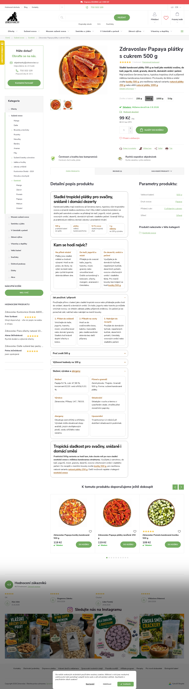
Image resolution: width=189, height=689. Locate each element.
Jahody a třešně (20, 167)
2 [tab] (109, 557)
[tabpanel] (73, 523)
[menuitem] (13, 31)
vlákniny (113, 229)
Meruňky (17, 139)
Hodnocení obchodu (12, 7)
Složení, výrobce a (66, 371)
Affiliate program (127, 668)
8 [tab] (123, 557)
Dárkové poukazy (18, 264)
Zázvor (19, 190)
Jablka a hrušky (20, 162)
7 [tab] (120, 557)
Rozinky (17, 134)
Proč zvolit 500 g (61, 353)
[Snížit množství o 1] (130, 132)
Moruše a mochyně (21, 176)
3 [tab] (111, 557)
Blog (26, 7)
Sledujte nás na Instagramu (98, 609)
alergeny (76, 371)
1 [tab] (106, 557)
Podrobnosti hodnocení (150, 62)
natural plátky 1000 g (147, 85)
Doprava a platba (49, 668)
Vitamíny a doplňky (19, 244)
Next (181, 487)
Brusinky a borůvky (21, 130)
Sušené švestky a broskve (24, 157)
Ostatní (19, 208)
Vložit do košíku (154, 130)
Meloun (19, 203)
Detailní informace (126, 88)
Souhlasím (127, 684)
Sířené (179, 215)
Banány (17, 144)
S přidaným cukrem (173, 208)
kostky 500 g (132, 81)
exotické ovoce (61, 472)
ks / (24, 292)
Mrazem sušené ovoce (20, 217)
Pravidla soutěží (111, 668)
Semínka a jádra (17, 224)
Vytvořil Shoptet (178, 684)
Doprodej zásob (85, 24)
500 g (179, 194)
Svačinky (110, 24)
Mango (16, 120)
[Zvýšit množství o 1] (130, 128)
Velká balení (16, 250)
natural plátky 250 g (78, 469)
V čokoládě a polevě (19, 230)
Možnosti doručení (131, 112)
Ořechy (14, 109)
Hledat (122, 17)
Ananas (17, 148)
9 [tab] (125, 557)
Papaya (19, 199)
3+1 (98, 24)
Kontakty (35, 7)
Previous (175, 487)
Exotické (17, 180)
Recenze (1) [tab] (117, 171)
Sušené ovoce (16, 115)
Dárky (13, 270)
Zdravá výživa (16, 237)
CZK (176, 7)
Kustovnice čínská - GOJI (24, 171)
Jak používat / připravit (64, 297)
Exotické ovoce (149, 233)
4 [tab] (113, 557)
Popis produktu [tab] (73, 171)
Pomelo (19, 194)
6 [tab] (118, 557)
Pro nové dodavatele (154, 668)
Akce (13, 277)
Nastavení (90, 684)
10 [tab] (127, 557)
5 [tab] (116, 557)
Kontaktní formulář (24, 83)
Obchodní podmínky (31, 668)
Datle (16, 125)
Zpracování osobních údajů (92, 668)
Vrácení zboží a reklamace (68, 668)
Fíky (15, 153)
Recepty (140, 668)
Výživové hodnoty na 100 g (66, 362)
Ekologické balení (171, 668)
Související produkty (160, 171)
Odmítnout (107, 684)
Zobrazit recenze (34, 586)
